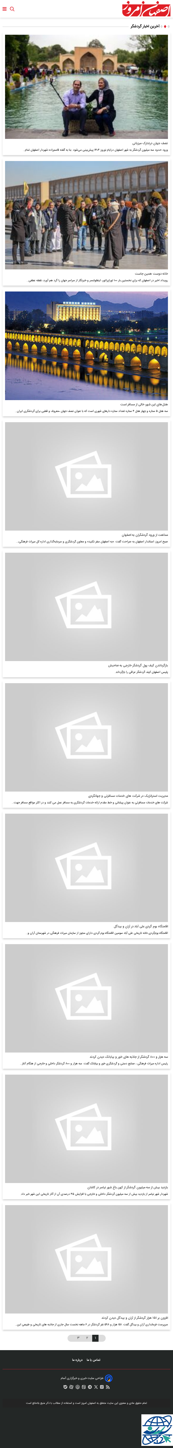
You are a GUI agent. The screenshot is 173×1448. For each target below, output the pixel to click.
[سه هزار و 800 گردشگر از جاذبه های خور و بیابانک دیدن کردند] (86, 998)
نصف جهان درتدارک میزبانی (150, 143)
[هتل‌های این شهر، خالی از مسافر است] (86, 345)
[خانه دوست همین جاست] (86, 215)
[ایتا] (84, 1388)
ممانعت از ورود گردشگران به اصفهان (145, 535)
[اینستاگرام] (102, 1388)
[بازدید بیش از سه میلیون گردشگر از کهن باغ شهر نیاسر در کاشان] (86, 1129)
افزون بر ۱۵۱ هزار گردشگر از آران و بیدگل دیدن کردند (134, 1318)
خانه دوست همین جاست (151, 274)
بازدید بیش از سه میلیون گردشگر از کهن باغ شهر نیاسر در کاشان (127, 1187)
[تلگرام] (90, 1388)
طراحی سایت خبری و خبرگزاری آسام (82, 1378)
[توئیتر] (96, 1388)
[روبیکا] (77, 1388)
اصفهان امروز (88, 1403)
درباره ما (77, 1360)
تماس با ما (94, 1360)
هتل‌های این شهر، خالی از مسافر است (144, 404)
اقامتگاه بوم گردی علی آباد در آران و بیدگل (141, 926)
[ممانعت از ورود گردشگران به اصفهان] (86, 476)
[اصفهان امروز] (146, 9)
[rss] (108, 1388)
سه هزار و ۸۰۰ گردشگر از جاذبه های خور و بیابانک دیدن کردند (129, 1057)
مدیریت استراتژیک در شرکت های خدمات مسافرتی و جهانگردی (128, 796)
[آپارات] (71, 1388)
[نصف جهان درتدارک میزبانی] (86, 87)
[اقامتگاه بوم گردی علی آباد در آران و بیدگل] (86, 868)
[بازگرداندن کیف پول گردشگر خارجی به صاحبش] (86, 607)
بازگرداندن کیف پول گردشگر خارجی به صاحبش (138, 665)
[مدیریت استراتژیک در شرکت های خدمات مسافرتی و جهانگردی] (86, 737)
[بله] (65, 1388)
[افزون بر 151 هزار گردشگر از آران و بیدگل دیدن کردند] (86, 1259)
